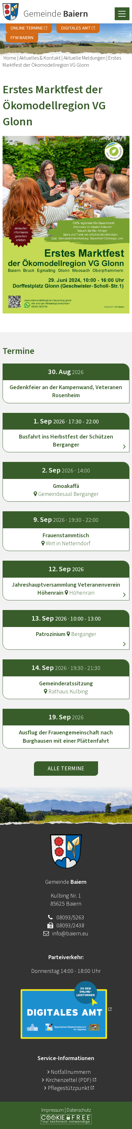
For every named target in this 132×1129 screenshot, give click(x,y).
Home (10, 58)
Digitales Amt (76, 28)
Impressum (52, 1110)
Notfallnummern (71, 1072)
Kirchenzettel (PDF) (69, 1080)
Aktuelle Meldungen (84, 58)
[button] (66, 431)
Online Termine (27, 28)
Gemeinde (55, 14)
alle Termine (66, 769)
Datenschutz (79, 1110)
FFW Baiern (22, 37)
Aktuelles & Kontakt (40, 58)
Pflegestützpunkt (68, 1088)
